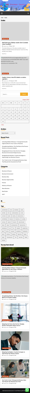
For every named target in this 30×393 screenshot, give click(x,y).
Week (26, 237)
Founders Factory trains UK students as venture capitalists (14, 78)
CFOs (8, 212)
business (16, 209)
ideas (3, 225)
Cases (21, 209)
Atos (11, 209)
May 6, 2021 (12, 46)
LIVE (10, 228)
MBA (3, 231)
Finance (4, 182)
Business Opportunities (8, 179)
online (12, 231)
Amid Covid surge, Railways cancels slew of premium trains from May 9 (15, 43)
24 (3, 118)
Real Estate (5, 191)
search (14, 234)
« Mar (2, 124)
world (3, 240)
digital (14, 216)
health (14, 222)
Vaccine (21, 237)
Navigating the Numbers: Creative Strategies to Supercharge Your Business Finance (13, 156)
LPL (13, 228)
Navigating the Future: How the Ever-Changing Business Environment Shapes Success (13, 151)
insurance (4, 228)
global (23, 219)
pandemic (18, 231)
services (20, 234)
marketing (25, 228)
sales (3, 234)
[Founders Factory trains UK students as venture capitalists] (15, 66)
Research (25, 231)
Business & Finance (7, 171)
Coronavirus (15, 212)
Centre (3, 212)
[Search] (28, 13)
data (9, 216)
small (25, 234)
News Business (5, 188)
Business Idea (5, 38)
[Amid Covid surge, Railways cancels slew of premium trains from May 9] (15, 31)
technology (10, 237)
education (20, 216)
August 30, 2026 (13, 271)
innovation (22, 225)
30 (27, 118)
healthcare (21, 222)
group (9, 222)
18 (7, 115)
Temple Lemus (6, 46)
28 (19, 118)
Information (14, 225)
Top (16, 237)
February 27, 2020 (13, 80)
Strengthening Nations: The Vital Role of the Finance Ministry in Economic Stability (15, 147)
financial (17, 219)
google (4, 222)
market (18, 228)
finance (11, 219)
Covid (21, 212)
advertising (5, 209)
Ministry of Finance (7, 185)
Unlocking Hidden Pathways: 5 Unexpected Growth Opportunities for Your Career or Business (14, 142)
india (8, 225)
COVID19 (4, 216)
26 (11, 118)
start (3, 237)
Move (7, 231)
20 (15, 115)
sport (3, 194)
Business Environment (7, 174)
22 (23, 115)
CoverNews (17, 390)
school (8, 234)
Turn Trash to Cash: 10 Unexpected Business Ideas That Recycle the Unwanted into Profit (14, 160)
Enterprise (4, 219)
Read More (4, 53)
